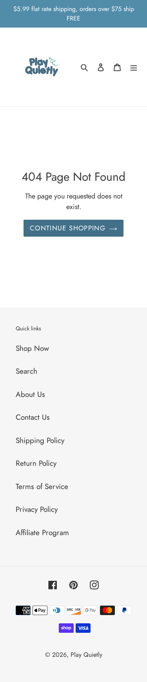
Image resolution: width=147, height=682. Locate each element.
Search (26, 371)
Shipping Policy (40, 440)
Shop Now (32, 348)
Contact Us (33, 417)
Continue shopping (67, 228)
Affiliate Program (42, 532)
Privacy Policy (37, 509)
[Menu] (133, 67)
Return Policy (36, 463)
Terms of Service (42, 486)
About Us (30, 394)
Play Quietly (86, 654)
